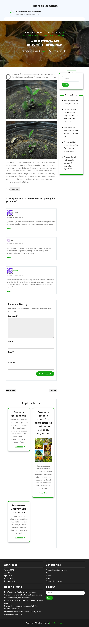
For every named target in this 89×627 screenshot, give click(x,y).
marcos (44, 51)
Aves (47, 573)
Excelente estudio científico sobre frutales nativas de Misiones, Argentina (43, 423)
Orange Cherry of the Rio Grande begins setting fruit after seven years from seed (71, 115)
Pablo (15, 270)
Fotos (35, 32)
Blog (48, 578)
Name (11, 341)
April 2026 (8, 575)
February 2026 (9, 581)
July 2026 (7, 573)
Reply (9, 228)
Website (11, 362)
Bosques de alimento (54, 581)
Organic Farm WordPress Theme (44, 623)
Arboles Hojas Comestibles (56, 570)
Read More (19, 447)
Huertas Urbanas (44, 6)
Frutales (45, 32)
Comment (13, 316)
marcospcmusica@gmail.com (27, 14)
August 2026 (9, 570)
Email (11, 352)
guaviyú (15, 189)
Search (65, 85)
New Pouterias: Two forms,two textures (20, 592)
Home (28, 32)
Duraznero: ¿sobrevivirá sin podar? (18, 509)
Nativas (55, 32)
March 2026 (8, 578)
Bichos (48, 575)
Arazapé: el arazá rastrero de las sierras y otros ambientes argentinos (70, 163)
